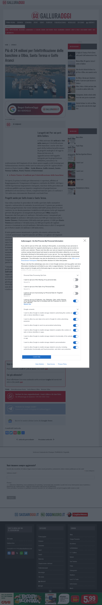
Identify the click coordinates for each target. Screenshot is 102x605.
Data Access (51, 364)
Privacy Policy (62, 364)
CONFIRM (36, 357)
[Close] (85, 241)
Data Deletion (39, 364)
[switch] (75, 279)
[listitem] (51, 275)
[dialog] (51, 302)
